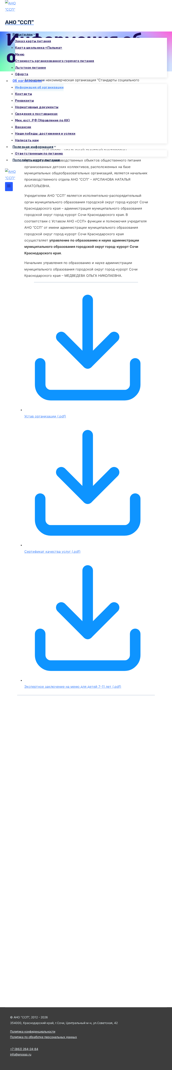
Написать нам (27, 140)
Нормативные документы (36, 107)
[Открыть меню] (9, 186)
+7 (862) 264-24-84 (24, 1049)
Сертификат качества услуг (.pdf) (52, 551)
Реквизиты (24, 100)
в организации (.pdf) (49, 416)
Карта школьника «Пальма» (38, 48)
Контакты (23, 94)
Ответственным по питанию (39, 153)
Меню (20, 54)
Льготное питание (30, 68)
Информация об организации (39, 87)
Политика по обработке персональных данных (43, 1037)
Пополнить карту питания (36, 160)
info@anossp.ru (20, 1054)
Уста (28, 416)
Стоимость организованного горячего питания (54, 61)
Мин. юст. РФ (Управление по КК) (42, 120)
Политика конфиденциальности (32, 1031)
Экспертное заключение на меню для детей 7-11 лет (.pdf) (72, 686)
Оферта (21, 74)
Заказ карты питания (33, 41)
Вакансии (23, 127)
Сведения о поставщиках (36, 114)
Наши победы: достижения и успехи (45, 133)
